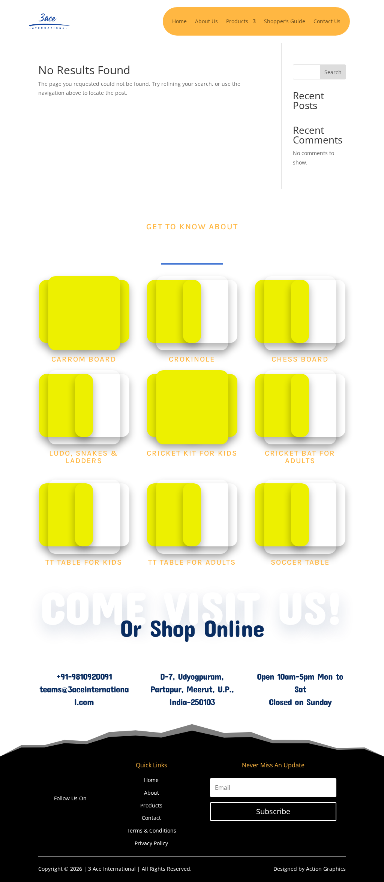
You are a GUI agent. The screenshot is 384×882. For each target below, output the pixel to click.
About (151, 792)
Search (333, 72)
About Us (206, 21)
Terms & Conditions (151, 830)
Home (179, 21)
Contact (151, 817)
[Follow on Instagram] (86, 813)
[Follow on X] (70, 813)
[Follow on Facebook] (56, 813)
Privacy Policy (151, 843)
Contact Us (327, 21)
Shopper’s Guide (284, 21)
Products (151, 805)
